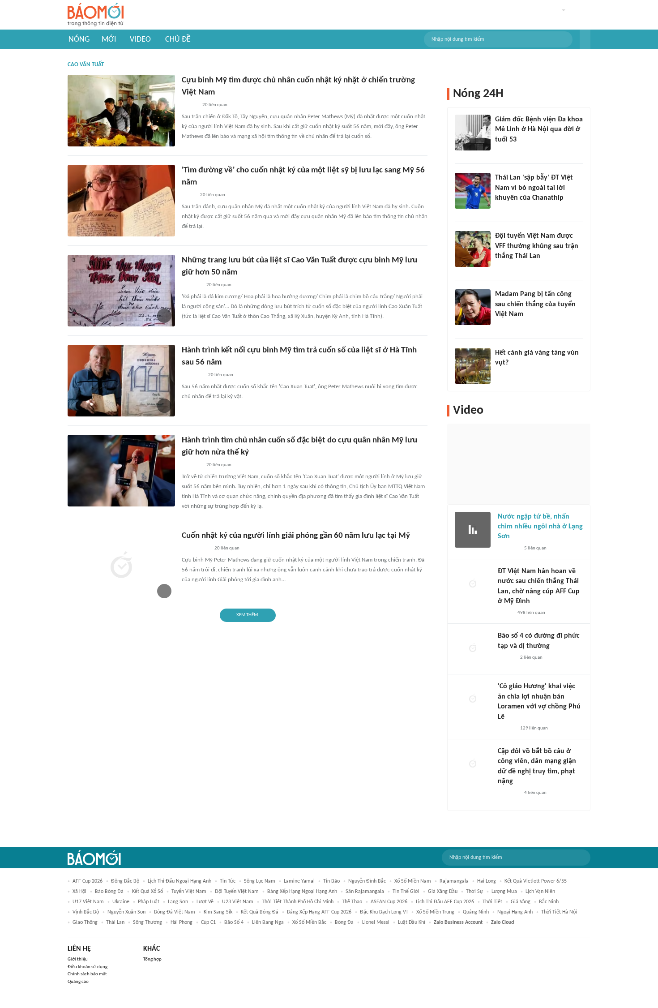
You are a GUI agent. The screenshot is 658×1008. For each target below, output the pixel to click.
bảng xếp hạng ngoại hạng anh (302, 891)
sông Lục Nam (259, 881)
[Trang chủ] (96, 15)
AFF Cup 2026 (88, 881)
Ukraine (120, 902)
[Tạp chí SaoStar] (504, 326)
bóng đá (344, 922)
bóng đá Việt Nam (174, 912)
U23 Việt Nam (237, 902)
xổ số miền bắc (309, 922)
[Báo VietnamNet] (502, 151)
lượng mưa (504, 891)
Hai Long (486, 881)
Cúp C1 (208, 922)
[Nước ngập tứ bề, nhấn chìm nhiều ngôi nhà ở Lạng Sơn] (473, 530)
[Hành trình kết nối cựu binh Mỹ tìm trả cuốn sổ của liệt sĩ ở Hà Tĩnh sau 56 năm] (121, 380)
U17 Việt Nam (88, 902)
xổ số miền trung (435, 912)
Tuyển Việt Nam (188, 891)
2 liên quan (531, 657)
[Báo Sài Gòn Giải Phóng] (506, 658)
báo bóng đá (109, 891)
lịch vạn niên (540, 891)
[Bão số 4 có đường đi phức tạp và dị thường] (473, 649)
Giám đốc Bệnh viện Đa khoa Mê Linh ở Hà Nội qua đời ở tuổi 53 (539, 129)
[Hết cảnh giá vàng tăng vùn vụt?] (473, 366)
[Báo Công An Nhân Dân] (195, 548)
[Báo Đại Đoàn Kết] (191, 285)
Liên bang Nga (268, 922)
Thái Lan (115, 922)
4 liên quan (535, 792)
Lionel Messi (375, 922)
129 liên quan (534, 728)
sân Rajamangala (365, 891)
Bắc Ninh (549, 902)
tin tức (227, 881)
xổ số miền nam (412, 881)
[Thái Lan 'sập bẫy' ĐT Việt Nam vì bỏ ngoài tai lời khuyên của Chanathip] (473, 191)
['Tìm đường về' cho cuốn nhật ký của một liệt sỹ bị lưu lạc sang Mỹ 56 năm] (121, 200)
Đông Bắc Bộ (125, 881)
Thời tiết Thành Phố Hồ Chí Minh (297, 902)
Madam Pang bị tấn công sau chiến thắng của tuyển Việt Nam (535, 304)
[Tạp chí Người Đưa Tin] (505, 613)
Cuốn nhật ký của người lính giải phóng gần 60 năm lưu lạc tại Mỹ (296, 536)
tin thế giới (406, 891)
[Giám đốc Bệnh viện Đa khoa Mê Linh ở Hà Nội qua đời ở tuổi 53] (473, 132)
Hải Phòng (181, 922)
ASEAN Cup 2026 (389, 902)
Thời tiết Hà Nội (559, 912)
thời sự (474, 891)
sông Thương (147, 922)
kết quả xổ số (147, 891)
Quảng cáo (78, 981)
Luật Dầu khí (411, 922)
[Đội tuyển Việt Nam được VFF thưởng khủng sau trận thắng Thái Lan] (473, 249)
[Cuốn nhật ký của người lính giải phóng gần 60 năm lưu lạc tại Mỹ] (121, 566)
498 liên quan (531, 612)
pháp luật (148, 902)
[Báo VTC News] (192, 375)
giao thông (85, 922)
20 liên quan (214, 105)
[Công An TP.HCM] (188, 195)
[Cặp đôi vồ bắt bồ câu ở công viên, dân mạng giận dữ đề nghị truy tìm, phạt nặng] (473, 764)
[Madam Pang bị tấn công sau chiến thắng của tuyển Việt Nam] (473, 307)
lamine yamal (299, 881)
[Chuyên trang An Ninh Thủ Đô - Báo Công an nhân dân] (500, 209)
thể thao (352, 902)
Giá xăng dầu (442, 891)
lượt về (205, 902)
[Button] (585, 39)
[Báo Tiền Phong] (503, 374)
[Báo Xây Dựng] (505, 267)
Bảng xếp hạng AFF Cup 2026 (319, 912)
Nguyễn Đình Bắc (367, 881)
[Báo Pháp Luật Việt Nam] (189, 105)
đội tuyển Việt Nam (237, 891)
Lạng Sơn (178, 902)
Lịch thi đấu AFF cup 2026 (445, 902)
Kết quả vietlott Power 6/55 (535, 881)
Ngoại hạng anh (515, 912)
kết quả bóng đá (259, 912)
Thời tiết (492, 902)
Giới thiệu (78, 959)
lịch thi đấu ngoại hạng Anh (179, 881)
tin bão (331, 881)
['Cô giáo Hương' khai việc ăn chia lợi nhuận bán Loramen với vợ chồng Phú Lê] (473, 699)
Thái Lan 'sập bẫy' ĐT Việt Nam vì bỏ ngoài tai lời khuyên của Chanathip (534, 188)
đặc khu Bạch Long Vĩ (384, 912)
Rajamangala (454, 881)
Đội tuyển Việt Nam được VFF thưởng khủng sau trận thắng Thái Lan (536, 246)
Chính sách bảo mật (87, 974)
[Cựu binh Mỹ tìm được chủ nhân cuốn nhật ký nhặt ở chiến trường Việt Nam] (121, 110)
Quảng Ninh (476, 912)
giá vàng (520, 902)
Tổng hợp (152, 959)
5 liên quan (535, 548)
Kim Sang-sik (218, 912)
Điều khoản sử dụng (87, 967)
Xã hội (79, 891)
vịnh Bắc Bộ (86, 912)
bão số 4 (234, 922)
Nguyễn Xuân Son (126, 912)
